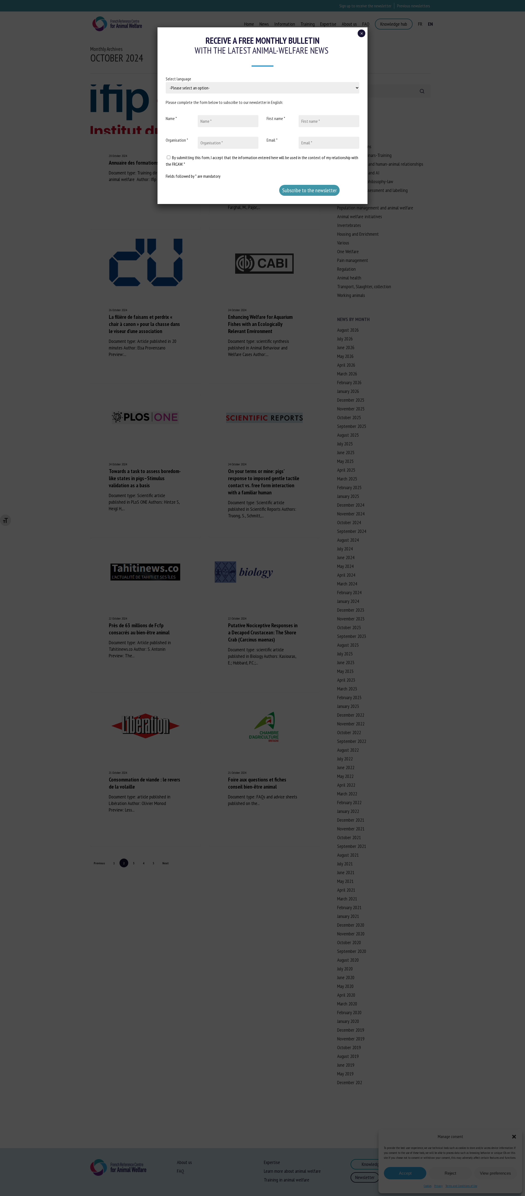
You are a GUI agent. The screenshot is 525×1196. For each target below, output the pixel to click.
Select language (178, 78)
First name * (276, 118)
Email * (272, 140)
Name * (171, 118)
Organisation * (177, 140)
